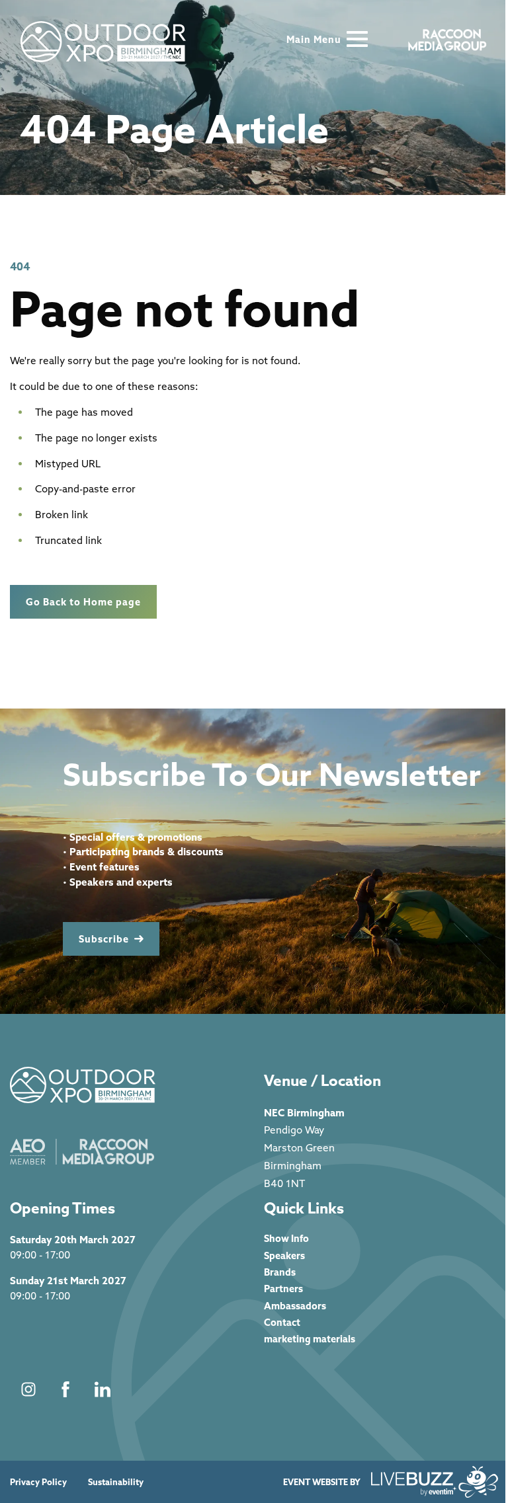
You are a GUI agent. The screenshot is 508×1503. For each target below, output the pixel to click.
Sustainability (116, 1482)
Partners (283, 1288)
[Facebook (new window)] (65, 1389)
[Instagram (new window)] (28, 1389)
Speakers (284, 1255)
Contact (282, 1322)
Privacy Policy (38, 1482)
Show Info (286, 1238)
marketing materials (309, 1338)
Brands (280, 1272)
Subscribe (104, 939)
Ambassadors (295, 1305)
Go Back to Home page (83, 602)
